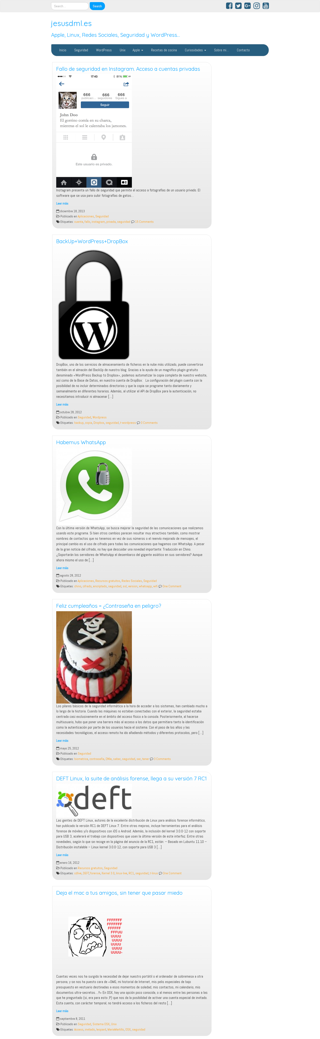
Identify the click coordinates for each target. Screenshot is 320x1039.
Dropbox (98, 423)
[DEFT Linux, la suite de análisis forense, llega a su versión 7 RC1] (132, 801)
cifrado (87, 586)
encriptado (100, 586)
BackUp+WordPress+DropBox (92, 241)
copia (88, 423)
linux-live (121, 873)
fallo (87, 222)
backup (79, 423)
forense (95, 873)
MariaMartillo (116, 1030)
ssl (125, 586)
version (133, 586)
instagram (98, 222)
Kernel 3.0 (108, 873)
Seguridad (80, 50)
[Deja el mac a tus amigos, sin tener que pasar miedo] (132, 936)
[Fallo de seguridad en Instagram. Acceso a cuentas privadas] (132, 131)
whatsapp (145, 586)
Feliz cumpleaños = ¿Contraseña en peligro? (108, 606)
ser (139, 759)
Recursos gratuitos (107, 581)
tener (145, 759)
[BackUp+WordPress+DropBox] (132, 304)
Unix (122, 50)
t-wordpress (128, 423)
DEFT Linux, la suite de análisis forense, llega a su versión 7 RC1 (131, 778)
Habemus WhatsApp (81, 442)
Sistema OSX (101, 1024)
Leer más (62, 203)
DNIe (109, 759)
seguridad (123, 222)
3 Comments (149, 423)
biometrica (81, 759)
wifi (155, 586)
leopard (101, 1030)
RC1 (131, 873)
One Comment (171, 586)
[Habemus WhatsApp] (132, 486)
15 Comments (144, 222)
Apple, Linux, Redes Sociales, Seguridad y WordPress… (115, 35)
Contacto (243, 50)
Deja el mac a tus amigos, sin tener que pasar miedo (119, 893)
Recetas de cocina (163, 50)
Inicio (62, 50)
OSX (128, 1030)
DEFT (86, 873)
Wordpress (100, 417)
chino (77, 586)
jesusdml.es (71, 23)
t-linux (154, 873)
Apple (137, 50)
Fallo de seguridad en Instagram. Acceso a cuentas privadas (128, 69)
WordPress (103, 50)
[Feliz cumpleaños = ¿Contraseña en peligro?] (132, 657)
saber (117, 759)
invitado (90, 1030)
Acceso (78, 1030)
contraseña (96, 759)
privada (111, 222)
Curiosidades (194, 50)
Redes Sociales (132, 581)
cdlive (78, 873)
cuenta (78, 222)
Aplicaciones (86, 216)
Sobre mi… (221, 50)
